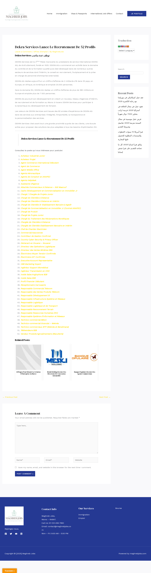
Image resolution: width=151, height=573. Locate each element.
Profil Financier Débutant (32, 281)
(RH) (56, 313)
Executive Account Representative (36, 260)
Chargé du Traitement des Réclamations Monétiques (45, 219)
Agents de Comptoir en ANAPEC (35, 177)
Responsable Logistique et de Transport (39, 306)
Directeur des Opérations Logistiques (38, 246)
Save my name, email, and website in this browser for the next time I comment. (54, 467)
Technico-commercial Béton (33, 320)
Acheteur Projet (28, 159)
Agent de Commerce (30, 166)
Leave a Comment (23, 52)
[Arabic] (119, 46)
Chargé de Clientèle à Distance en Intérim (40, 201)
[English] (122, 46)
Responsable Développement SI (35, 295)
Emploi (81, 518)
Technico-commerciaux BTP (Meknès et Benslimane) (45, 327)
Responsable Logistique (31, 302)
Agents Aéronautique (30, 173)
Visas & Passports (79, 13)
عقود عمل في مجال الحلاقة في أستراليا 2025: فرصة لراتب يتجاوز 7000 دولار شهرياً (130, 110)
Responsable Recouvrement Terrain (37, 309)
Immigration (61, 13)
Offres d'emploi (41, 52)
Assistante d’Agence (30, 184)
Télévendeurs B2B (29, 330)
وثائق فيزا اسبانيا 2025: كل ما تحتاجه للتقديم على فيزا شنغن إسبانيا (130, 148)
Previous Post (10, 397)
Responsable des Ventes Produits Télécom (40, 292)
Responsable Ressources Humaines (37, 313)
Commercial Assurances (32, 233)
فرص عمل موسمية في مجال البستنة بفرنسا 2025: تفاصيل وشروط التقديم (129, 123)
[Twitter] (11, 534)
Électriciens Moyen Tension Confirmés (38, 253)
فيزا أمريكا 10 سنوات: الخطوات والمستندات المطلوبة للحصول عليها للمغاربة (130, 136)
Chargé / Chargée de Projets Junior (37, 194)
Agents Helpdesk (28, 180)
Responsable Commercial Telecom (36, 288)
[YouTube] (16, 534)
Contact (119, 13)
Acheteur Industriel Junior (33, 156)
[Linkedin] (21, 534)
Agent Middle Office (30, 170)
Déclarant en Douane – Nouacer (35, 243)
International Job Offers (101, 13)
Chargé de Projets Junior (32, 215)
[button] (136, 13)
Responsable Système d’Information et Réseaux (43, 316)
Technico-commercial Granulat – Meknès (40, 323)
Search (121, 69)
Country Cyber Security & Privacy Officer (39, 240)
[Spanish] (127, 46)
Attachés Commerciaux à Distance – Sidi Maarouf (43, 187)
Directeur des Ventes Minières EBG (36, 250)
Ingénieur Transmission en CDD (35, 271)
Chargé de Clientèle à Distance (35, 198)
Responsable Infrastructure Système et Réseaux (43, 299)
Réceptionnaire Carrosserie (33, 285)
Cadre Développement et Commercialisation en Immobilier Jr (49, 191)
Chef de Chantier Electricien (33, 229)
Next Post (104, 397)
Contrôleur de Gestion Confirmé (35, 236)
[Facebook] (6, 534)
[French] (125, 46)
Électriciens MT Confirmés (33, 257)
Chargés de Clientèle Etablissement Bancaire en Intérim (46, 226)
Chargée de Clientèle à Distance (35, 222)
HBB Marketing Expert (31, 264)
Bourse (118, 508)
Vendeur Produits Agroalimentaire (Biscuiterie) (42, 334)
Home (49, 13)
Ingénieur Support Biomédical (34, 267)
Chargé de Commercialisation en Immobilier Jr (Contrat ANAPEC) (51, 208)
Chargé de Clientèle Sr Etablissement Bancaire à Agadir (46, 205)
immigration (84, 515)
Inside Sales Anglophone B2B (34, 274)
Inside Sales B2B (28, 278)
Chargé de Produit (29, 212)
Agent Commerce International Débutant (40, 163)
